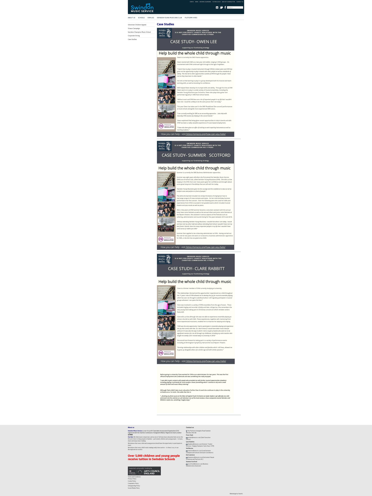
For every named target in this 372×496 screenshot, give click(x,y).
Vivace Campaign (134, 28)
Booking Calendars (205, 1)
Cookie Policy (132, 481)
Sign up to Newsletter (228, 1)
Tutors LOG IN (216, 1)
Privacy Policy (132, 479)
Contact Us (239, 1)
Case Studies (132, 39)
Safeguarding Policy (134, 486)
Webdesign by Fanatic (236, 493)
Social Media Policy (134, 488)
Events (192, 1)
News (196, 1)
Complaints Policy (133, 483)
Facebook (225, 7)
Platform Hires (191, 18)
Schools (141, 18)
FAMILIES (151, 18)
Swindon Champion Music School (139, 32)
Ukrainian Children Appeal (137, 25)
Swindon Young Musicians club (169, 18)
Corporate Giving (134, 36)
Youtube (217, 7)
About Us (131, 18)
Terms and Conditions (134, 477)
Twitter (221, 7)
